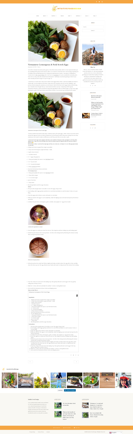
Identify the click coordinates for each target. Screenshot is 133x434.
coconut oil (34, 166)
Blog (86, 15)
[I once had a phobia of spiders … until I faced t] (107, 380)
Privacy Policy (32, 432)
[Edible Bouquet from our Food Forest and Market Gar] (9, 380)
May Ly (39, 67)
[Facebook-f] (96, 2)
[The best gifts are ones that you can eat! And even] (91, 380)
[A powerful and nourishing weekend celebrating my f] (58, 380)
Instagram (56, 75)
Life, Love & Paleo (40, 75)
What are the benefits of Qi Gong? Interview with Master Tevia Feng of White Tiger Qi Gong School (97, 105)
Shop (69, 15)
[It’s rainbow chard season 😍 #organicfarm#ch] (42, 380)
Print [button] (77, 296)
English (114, 432)
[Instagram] (102, 2)
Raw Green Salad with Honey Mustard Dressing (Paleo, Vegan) (96, 414)
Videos (62, 15)
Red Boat (48, 159)
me (49, 78)
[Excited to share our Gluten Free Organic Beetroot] (74, 380)
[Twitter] (99, 2)
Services (78, 15)
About (44, 15)
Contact (48, 432)
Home (37, 15)
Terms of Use (41, 432)
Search (93, 30)
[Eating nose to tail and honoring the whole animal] (25, 380)
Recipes (53, 15)
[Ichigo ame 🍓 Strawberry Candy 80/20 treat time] (123, 380)
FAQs (94, 15)
